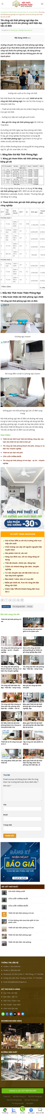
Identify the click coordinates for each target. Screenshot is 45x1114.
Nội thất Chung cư (19, 1096)
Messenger (31, 1113)
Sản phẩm (29, 1103)
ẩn (29, 38)
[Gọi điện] (22, 1109)
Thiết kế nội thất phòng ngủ (19, 935)
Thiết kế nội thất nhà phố (13, 453)
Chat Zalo (14, 1113)
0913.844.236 (15, 966)
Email (5, 815)
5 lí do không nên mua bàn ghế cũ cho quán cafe (23, 921)
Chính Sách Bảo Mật (10, 1008)
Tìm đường (5, 1113)
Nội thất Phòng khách (14, 1100)
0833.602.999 (15, 970)
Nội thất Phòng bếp (35, 1096)
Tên (4, 805)
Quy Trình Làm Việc (10, 993)
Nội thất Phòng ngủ (31, 1100)
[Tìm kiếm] (2, 4)
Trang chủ (4, 12)
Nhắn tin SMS (40, 1113)
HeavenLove (28, 30)
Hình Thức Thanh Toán (11, 1001)
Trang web (7, 825)
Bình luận (7, 786)
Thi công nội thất (32, 12)
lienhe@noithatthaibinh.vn (17, 982)
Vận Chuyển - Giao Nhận (12, 1005)
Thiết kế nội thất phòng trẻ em (21, 913)
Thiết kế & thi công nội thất (16, 12)
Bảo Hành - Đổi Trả (10, 997)
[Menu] (42, 4)
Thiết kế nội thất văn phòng (19, 942)
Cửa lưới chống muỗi (16, 891)
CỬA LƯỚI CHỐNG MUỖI (12, 456)
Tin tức (29, 606)
